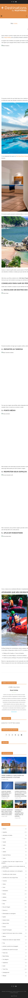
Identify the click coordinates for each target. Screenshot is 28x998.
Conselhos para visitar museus (15, 874)
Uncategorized (15, 972)
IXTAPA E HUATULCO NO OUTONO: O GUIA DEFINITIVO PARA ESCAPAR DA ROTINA (20, 794)
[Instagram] (13, 1)
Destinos (15, 900)
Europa (15, 926)
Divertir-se (15, 910)
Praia (15, 943)
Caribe (15, 845)
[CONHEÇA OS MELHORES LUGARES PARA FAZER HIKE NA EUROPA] (21, 804)
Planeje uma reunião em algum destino (15, 939)
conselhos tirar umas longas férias (15, 877)
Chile (15, 848)
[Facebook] (11, 986)
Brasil (15, 838)
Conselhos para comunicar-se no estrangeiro (15, 871)
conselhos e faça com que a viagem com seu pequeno (14, 862)
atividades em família (15, 835)
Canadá (15, 842)
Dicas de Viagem (15, 907)
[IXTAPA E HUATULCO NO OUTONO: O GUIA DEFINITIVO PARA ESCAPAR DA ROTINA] (21, 785)
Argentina (15, 832)
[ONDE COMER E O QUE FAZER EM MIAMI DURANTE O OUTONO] (14, 765)
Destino (15, 894)
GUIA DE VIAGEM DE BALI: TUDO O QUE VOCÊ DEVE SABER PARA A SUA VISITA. (7, 812)
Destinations (15, 890)
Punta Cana (15, 952)
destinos (15, 897)
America (15, 828)
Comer (15, 858)
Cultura (15, 884)
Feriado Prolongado (15, 930)
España (15, 916)
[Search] (26, 16)
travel (15, 966)
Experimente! (14, 711)
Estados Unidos (15, 920)
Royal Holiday (15, 956)
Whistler (15, 975)
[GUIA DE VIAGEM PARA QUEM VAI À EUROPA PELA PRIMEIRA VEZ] (7, 785)
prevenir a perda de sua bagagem (15, 946)
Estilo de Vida (15, 923)
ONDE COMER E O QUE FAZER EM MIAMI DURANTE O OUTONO (12, 776)
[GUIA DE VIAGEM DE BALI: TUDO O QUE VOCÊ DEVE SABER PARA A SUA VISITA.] (7, 804)
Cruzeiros (15, 880)
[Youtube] (15, 1)
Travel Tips (15, 969)
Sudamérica (15, 962)
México (15, 936)
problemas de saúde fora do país (15, 949)
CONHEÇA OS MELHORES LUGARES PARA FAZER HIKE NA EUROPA (19, 813)
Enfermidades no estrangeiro (15, 913)
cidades (15, 851)
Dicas (15, 903)
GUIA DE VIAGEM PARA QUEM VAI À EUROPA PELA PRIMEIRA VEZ (6, 794)
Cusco (15, 887)
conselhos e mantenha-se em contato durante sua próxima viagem (14, 867)
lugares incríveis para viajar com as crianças (15, 933)
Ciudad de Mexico (15, 855)
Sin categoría (15, 959)
